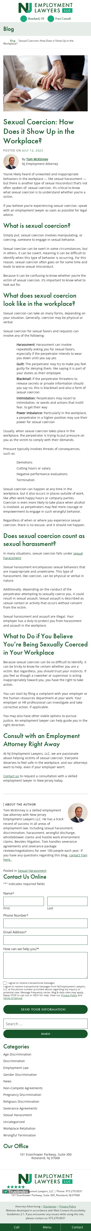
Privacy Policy (69, 995)
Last (50, 908)
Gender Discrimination (20, 1074)
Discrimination (14, 1061)
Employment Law (15, 1068)
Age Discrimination (17, 1054)
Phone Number (15, 915)
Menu (47, 1227)
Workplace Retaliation (19, 1128)
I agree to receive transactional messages (31, 982)
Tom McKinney (37, 159)
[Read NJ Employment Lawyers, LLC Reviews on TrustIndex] (16, 1191)
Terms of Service (12, 998)
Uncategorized (14, 1122)
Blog (12, 40)
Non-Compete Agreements (23, 1088)
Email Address (15, 932)
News (7, 1081)
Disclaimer (50, 1206)
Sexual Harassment (32, 871)
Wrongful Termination (19, 1135)
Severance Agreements (20, 1108)
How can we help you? (21, 949)
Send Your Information (43, 1009)
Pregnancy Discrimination (22, 1095)
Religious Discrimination (21, 1101)
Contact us (11, 776)
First (6, 908)
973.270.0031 (57, 1218)
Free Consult (63, 19)
